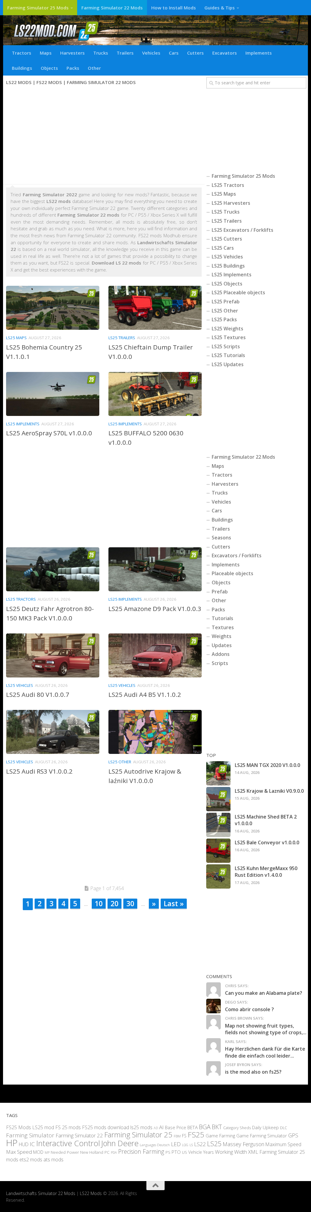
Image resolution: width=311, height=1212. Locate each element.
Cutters (195, 53)
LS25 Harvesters (231, 203)
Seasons (221, 537)
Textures (223, 627)
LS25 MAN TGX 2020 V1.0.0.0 (267, 765)
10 (99, 903)
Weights (221, 636)
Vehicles (151, 53)
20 (114, 903)
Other (94, 68)
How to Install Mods (173, 8)
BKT (217, 1127)
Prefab (220, 591)
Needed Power (65, 1152)
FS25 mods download (105, 1127)
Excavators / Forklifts (236, 555)
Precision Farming (141, 1151)
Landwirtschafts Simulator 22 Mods (40, 1193)
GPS (293, 1135)
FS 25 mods (68, 1127)
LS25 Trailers (121, 337)
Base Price (175, 1127)
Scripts (220, 663)
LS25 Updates (228, 364)
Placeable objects (232, 573)
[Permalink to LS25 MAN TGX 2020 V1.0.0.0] (218, 773)
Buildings (22, 68)
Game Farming (220, 1136)
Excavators (224, 53)
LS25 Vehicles (19, 685)
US (184, 1152)
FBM (177, 1135)
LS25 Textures (229, 337)
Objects (49, 68)
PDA (114, 1152)
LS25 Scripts (226, 346)
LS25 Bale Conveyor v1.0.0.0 (267, 842)
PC (107, 1152)
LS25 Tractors (21, 599)
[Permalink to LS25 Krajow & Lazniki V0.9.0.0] (218, 799)
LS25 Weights (227, 328)
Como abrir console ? (249, 1009)
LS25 (214, 1143)
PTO (176, 1152)
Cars (174, 53)
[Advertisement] (104, 135)
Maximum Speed (283, 1144)
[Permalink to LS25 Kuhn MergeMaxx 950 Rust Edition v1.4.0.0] (218, 876)
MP (47, 1152)
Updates (222, 645)
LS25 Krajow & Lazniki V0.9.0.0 (269, 791)
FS (184, 1136)
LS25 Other (119, 762)
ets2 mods (30, 1159)
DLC (283, 1127)
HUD (24, 1144)
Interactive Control (68, 1143)
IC (32, 1144)
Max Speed (19, 1151)
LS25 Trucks (226, 211)
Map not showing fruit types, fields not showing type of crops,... (265, 1029)
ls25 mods (141, 1127)
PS (168, 1152)
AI (161, 1126)
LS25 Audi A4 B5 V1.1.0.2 (144, 694)
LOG (185, 1145)
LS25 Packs (224, 319)
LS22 (200, 1143)
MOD (38, 1152)
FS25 (196, 1134)
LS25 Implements (22, 424)
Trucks (100, 53)
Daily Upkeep (265, 1127)
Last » (174, 903)
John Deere (119, 1143)
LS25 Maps (16, 337)
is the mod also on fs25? (253, 1072)
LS (191, 1144)
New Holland (91, 1152)
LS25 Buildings (228, 265)
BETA (192, 1127)
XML (253, 1151)
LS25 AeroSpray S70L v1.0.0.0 (49, 433)
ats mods (53, 1159)
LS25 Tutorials (228, 355)
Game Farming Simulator (261, 1136)
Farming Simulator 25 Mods (38, 8)
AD (156, 1127)
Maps (46, 53)
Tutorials (222, 618)
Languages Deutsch (155, 1144)
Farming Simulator (30, 1135)
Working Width (231, 1151)
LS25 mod (43, 1127)
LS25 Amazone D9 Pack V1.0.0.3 (154, 608)
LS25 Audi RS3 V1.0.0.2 (39, 771)
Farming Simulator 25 (138, 1134)
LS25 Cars (223, 248)
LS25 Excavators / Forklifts (242, 230)
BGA (204, 1126)
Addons (221, 654)
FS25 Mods (18, 1127)
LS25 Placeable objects (238, 292)
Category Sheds (237, 1127)
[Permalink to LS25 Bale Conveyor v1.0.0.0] (218, 851)
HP (12, 1142)
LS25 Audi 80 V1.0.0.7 (37, 694)
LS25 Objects (227, 283)
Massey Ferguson (243, 1143)
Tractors (21, 53)
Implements (258, 53)
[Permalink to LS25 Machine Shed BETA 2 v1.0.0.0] (218, 825)
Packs (73, 68)
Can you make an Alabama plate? (263, 993)
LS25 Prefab (226, 301)
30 (130, 903)
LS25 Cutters (227, 238)
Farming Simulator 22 (79, 1135)
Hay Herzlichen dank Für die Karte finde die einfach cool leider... (265, 1052)
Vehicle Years (201, 1152)
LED (176, 1143)
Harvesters (72, 53)
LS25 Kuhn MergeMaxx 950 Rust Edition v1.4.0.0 (266, 871)
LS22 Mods (91, 1193)
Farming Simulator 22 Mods (112, 8)
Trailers (125, 53)
